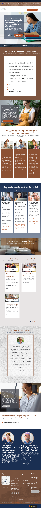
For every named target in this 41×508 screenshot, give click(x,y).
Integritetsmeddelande (15, 502)
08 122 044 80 (15, 483)
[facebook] (12, 493)
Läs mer (26, 506)
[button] (20, 59)
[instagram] (16, 493)
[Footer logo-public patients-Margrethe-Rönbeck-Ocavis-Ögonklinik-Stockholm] (15, 495)
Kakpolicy (20, 502)
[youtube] (18, 493)
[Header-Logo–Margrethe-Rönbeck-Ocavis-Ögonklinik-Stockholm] (3, 8)
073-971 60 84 (9, 166)
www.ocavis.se (14, 489)
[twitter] (14, 493)
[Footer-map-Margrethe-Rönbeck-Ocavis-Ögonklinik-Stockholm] (6, 476)
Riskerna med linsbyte (12, 304)
